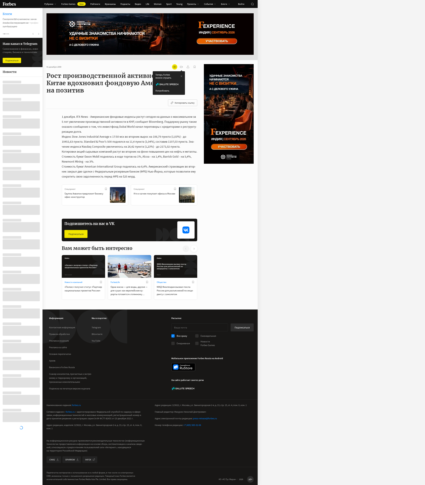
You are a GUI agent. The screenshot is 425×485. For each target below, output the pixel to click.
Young (179, 3)
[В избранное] (106, 189)
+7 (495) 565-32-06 (192, 425)
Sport (169, 3)
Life (147, 3)
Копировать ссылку (185, 102)
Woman (158, 3)
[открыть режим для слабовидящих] (174, 67)
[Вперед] (202, 195)
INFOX (88, 459)
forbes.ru (76, 405)
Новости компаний (73, 282)
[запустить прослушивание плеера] (181, 67)
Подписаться (76, 234)
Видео (138, 3)
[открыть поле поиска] (252, 4)
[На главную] (9, 4)
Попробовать (162, 90)
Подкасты (125, 3)
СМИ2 (52, 459)
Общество (161, 282)
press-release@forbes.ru (205, 418)
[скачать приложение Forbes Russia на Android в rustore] (183, 367)
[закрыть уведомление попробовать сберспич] (181, 76)
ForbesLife (115, 282)
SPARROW (70, 459)
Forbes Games (72, 3)
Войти (241, 3)
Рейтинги (95, 3)
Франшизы (110, 3)
